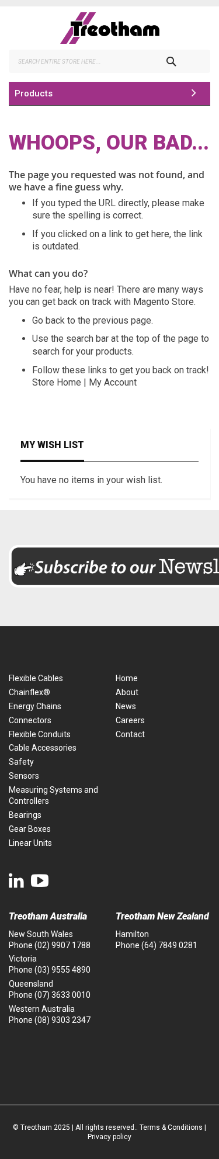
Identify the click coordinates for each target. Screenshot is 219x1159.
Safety (21, 761)
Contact (130, 734)
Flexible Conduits (40, 734)
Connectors (30, 720)
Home (127, 678)
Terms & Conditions (171, 1127)
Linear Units (30, 843)
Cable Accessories (43, 747)
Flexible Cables (36, 678)
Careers (130, 720)
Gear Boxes (30, 829)
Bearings (25, 815)
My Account (113, 382)
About (127, 692)
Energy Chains (35, 706)
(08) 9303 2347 (62, 1020)
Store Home (56, 382)
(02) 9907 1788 (62, 945)
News (126, 706)
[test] (109, 28)
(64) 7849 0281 (169, 945)
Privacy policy (109, 1137)
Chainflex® (29, 692)
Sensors (24, 775)
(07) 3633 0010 (62, 995)
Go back (48, 320)
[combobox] (109, 61)
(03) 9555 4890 (62, 969)
